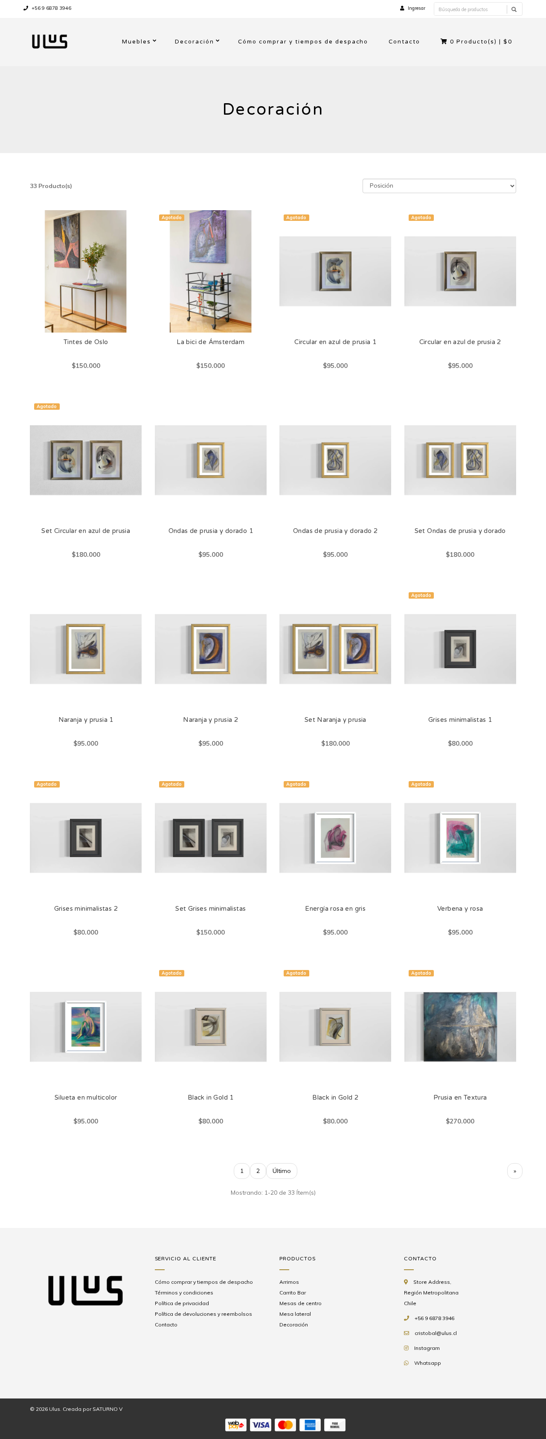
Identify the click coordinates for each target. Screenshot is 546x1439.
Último (282, 1171)
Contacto (404, 41)
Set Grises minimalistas (210, 908)
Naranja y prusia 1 (85, 720)
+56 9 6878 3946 (50, 8)
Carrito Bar (292, 1292)
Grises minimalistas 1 (460, 720)
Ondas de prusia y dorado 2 (335, 531)
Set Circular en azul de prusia (85, 531)
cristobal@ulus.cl (436, 1333)
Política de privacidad (182, 1303)
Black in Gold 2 (335, 1097)
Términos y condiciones (184, 1292)
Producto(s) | (481, 41)
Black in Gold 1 (211, 1097)
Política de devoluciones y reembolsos (203, 1314)
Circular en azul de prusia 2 (460, 342)
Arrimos (289, 1282)
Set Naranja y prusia (335, 720)
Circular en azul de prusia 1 (335, 342)
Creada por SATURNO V (92, 1409)
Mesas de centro (300, 1303)
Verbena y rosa (460, 908)
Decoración (194, 41)
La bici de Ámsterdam (210, 342)
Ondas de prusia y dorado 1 (210, 531)
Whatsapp (427, 1363)
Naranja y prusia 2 (210, 720)
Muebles (136, 41)
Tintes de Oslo (86, 342)
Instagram (427, 1348)
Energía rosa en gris (335, 908)
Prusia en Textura (460, 1097)
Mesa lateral (295, 1314)
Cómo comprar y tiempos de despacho (303, 41)
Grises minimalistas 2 (86, 908)
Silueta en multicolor (86, 1097)
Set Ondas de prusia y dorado (460, 531)
